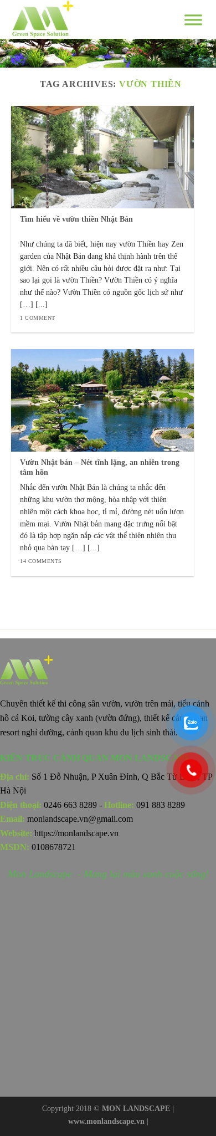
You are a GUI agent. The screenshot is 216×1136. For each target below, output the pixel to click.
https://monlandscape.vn (76, 833)
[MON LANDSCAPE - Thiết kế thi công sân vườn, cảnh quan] (77, 19)
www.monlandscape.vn (106, 1121)
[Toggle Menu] (193, 19)
